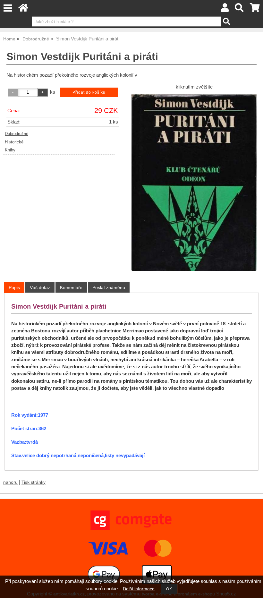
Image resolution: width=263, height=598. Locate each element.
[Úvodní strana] (23, 9)
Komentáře (71, 287)
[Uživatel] (225, 9)
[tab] (14, 287)
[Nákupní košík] (255, 9)
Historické (14, 142)
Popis (14, 287)
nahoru (10, 482)
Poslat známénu (108, 287)
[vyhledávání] (239, 9)
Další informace (139, 588)
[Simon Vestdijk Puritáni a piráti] (194, 182)
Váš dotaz (40, 287)
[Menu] (7, 8)
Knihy (10, 150)
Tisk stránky (33, 482)
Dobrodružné (16, 134)
